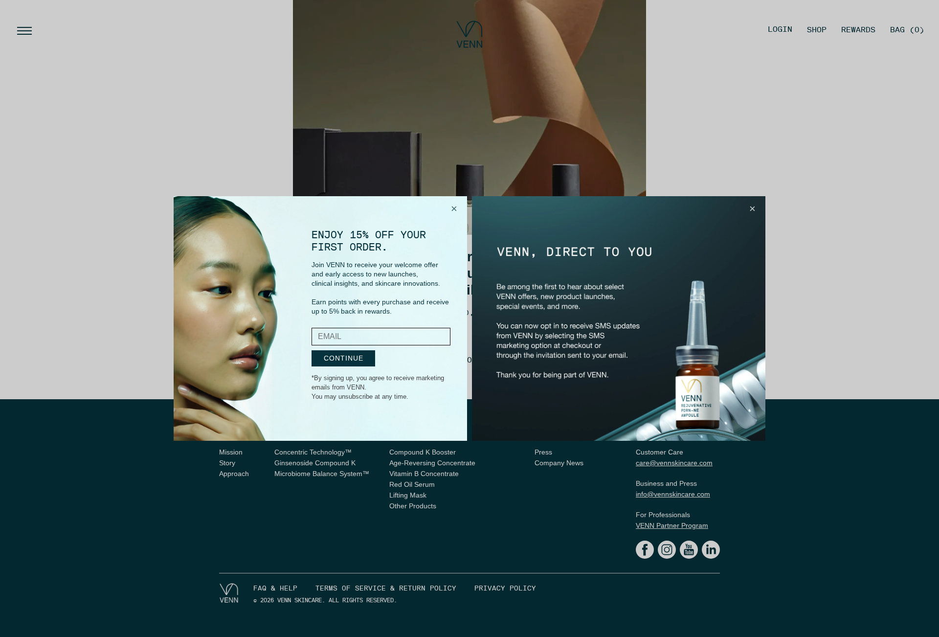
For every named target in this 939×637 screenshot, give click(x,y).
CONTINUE (343, 358)
